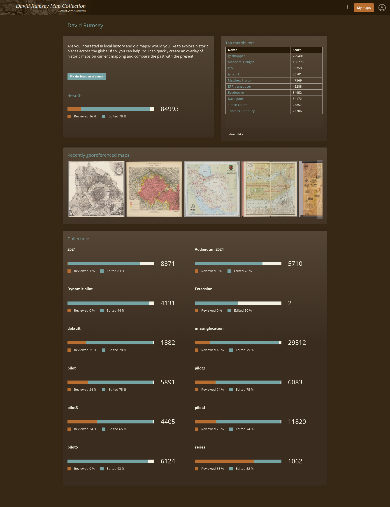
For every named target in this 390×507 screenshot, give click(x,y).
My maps (364, 7)
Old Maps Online (48, 7)
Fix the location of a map (86, 76)
